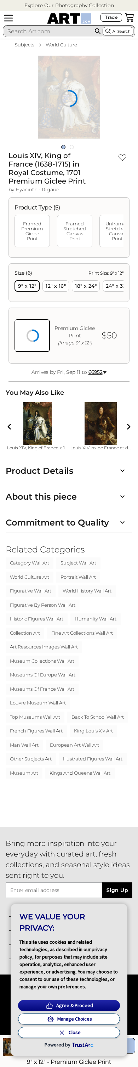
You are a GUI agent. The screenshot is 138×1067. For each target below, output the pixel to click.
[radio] (27, 286)
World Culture (61, 44)
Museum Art (24, 773)
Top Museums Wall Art (35, 717)
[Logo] (69, 18)
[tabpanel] (69, 313)
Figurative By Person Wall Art (42, 605)
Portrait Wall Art (78, 577)
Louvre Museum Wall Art (38, 703)
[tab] (32, 231)
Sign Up (117, 890)
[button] (69, 5)
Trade (111, 17)
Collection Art (25, 633)
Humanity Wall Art (95, 619)
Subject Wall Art (78, 563)
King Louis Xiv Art (93, 731)
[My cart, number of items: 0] (129, 17)
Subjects (24, 44)
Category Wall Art (29, 563)
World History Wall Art (87, 591)
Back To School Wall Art (97, 717)
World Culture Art (29, 577)
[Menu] (8, 18)
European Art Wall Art (74, 745)
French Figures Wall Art (36, 731)
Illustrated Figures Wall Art (92, 759)
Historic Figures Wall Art (36, 619)
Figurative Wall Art (30, 591)
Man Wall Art (24, 745)
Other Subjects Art (31, 759)
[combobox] (47, 31)
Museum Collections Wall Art (42, 661)
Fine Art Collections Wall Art (82, 633)
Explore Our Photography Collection (69, 5)
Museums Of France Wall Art (42, 689)
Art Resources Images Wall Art (44, 647)
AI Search (122, 31)
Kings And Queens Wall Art (80, 773)
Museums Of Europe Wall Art (42, 675)
